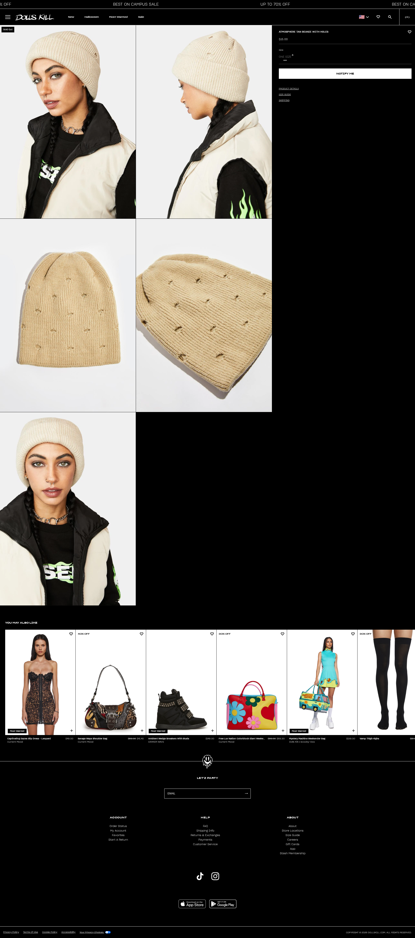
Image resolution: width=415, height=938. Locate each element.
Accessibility (68, 932)
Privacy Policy (11, 932)
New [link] (71, 17)
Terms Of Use (30, 932)
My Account (118, 830)
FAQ (205, 826)
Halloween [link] (92, 17)
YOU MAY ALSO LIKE (21, 622)
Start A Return (118, 839)
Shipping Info (205, 830)
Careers (292, 839)
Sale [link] (141, 17)
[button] (134, 4)
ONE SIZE (285, 56)
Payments (205, 839)
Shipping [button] (284, 100)
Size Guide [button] (285, 94)
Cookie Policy (49, 932)
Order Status (118, 826)
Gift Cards (292, 844)
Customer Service (205, 844)
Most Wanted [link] (118, 17)
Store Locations (292, 830)
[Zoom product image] (68, 122)
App (292, 849)
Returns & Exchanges (205, 835)
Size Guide (293, 835)
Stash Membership (292, 853)
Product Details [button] (289, 89)
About (293, 826)
